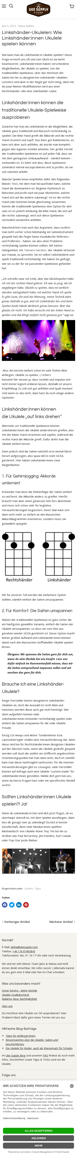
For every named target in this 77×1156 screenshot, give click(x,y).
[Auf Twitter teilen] (12, 905)
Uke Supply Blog (16, 1055)
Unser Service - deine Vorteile (19, 990)
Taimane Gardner (35, 250)
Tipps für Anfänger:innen (20, 1036)
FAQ (45, 1055)
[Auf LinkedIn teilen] (19, 905)
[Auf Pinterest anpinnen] (26, 905)
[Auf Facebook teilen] (4, 905)
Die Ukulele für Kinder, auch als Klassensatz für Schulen (39, 1048)
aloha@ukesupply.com (24, 947)
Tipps (38, 888)
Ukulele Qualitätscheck (15, 995)
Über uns (7, 1006)
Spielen (28, 888)
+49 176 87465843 (24, 951)
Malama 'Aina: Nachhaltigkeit (19, 999)
